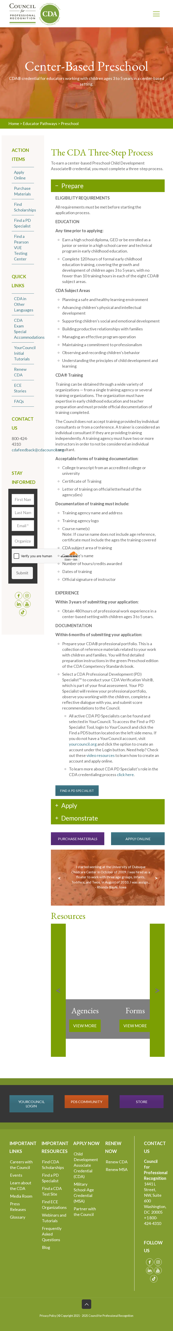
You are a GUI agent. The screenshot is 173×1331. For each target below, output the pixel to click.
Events (16, 1175)
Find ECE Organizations (54, 1204)
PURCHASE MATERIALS (77, 839)
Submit (22, 572)
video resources (100, 755)
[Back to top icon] (86, 1304)
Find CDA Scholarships (53, 1164)
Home (13, 123)
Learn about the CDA (20, 1185)
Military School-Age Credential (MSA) (84, 1192)
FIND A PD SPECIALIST (77, 791)
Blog (46, 1247)
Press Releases (18, 1206)
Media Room (21, 1196)
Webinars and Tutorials (54, 1218)
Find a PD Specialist (50, 1178)
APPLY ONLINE (137, 839)
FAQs (19, 401)
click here (125, 774)
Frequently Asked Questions (51, 1234)
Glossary (17, 1217)
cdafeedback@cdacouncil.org (38, 449)
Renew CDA (116, 1161)
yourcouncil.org (83, 744)
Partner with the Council (85, 1211)
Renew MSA (116, 1169)
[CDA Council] (34, 13)
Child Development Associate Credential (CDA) (86, 1165)
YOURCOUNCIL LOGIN (31, 1103)
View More (85, 1025)
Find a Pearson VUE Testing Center (21, 247)
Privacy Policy (48, 1315)
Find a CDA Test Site (52, 1191)
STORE (141, 1101)
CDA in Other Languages (23, 304)
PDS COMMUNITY (86, 1101)
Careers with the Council (21, 1164)
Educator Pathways (40, 123)
